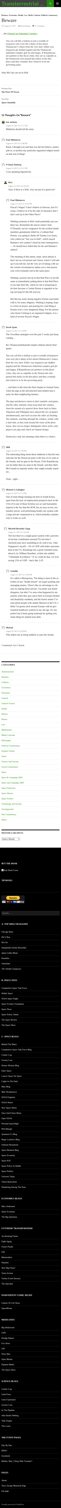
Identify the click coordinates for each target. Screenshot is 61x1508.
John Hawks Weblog (10, 1415)
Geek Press (6, 1394)
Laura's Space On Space (11, 1076)
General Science (8, 703)
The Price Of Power (10, 90)
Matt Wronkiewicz (9, 1092)
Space (3, 772)
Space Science (7, 799)
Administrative (7, 672)
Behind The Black (9, 1044)
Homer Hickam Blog (10, 1065)
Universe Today (8, 1176)
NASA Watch (7, 1102)
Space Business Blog (10, 1150)
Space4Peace (6, 1308)
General (4, 698)
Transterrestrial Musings (24, 3)
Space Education (8, 788)
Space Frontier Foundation (12, 1004)
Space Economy (8, 1155)
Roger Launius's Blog (10, 1139)
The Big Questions (9, 1217)
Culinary (5, 682)
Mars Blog (5, 1087)
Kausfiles (5, 958)
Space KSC (6, 1161)
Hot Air (4, 942)
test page (5, 1491)
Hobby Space (7, 993)
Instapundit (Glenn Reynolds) (13, 948)
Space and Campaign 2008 (12, 783)
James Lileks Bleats (9, 953)
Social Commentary (9, 767)
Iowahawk (5, 1456)
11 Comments (40, 26)
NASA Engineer (8, 1097)
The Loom (5, 1426)
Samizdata (5, 963)
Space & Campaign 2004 (11, 777)
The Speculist (7, 1284)
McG (10, 182)
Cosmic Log (6, 1055)
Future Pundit (7, 1247)
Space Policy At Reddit (11, 1166)
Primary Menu (57, 3)
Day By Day (6, 1445)
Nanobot (5, 1263)
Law (25, 15)
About (4, 1480)
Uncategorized (7, 809)
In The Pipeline (8, 1410)
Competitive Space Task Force (14, 988)
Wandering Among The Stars (13, 1187)
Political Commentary (49, 15)
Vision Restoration (9, 1182)
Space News (6, 1009)
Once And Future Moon (11, 1113)
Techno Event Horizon (10, 1278)
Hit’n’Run (5, 937)
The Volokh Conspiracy (11, 969)
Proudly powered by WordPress (12, 1504)
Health (20, 15)
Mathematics (6, 730)
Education (5, 693)
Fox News (5, 1343)
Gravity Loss (6, 1060)
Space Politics (7, 1171)
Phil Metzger (6, 1129)
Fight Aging (6, 1241)
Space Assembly (8, 101)
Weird (4, 820)
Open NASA (6, 1118)
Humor (4, 719)
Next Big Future (8, 1268)
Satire (3, 756)
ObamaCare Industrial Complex (22, 33)
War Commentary (8, 814)
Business (4, 15)
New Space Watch (9, 1108)
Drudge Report (7, 1338)
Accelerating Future (9, 1236)
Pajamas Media (7, 1364)
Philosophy (6, 740)
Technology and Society (11, 804)
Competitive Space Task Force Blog (16, 1050)
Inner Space (6, 1071)
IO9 (3, 1252)
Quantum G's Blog (9, 1134)
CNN (3, 1333)
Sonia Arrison (7, 1273)
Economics (13, 15)
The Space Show (8, 1025)
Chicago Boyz (7, 932)
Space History (7, 793)
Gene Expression (8, 1400)
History (4, 714)
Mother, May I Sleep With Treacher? (16, 1461)
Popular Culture (8, 751)
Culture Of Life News (10, 1303)
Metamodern (6, 1257)
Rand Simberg (25, 26)
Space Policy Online (10, 1014)
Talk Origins (6, 1421)
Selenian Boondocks (9, 1145)
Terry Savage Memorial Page (13, 1486)
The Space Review (9, 1020)
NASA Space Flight (9, 999)
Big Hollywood (7, 1327)
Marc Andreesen (8, 1206)
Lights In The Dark (9, 1081)
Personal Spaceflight (10, 1124)
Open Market (6, 1359)
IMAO (4, 1451)
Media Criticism (34, 15)
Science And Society (10, 762)
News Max (5, 1354)
